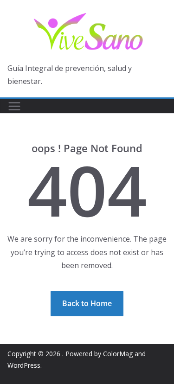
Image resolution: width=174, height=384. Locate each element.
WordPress (23, 365)
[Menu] (14, 106)
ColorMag (118, 353)
